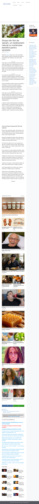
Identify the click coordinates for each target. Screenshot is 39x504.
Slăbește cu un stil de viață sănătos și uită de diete (11, 411)
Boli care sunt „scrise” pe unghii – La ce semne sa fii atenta (13, 446)
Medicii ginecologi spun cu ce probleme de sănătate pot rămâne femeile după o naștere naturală (12, 439)
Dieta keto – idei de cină (7, 412)
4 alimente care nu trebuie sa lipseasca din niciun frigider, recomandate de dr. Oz (13, 431)
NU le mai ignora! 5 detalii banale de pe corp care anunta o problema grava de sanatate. (13, 453)
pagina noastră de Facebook (14, 416)
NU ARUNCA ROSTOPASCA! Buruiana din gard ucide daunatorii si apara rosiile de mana (12, 443)
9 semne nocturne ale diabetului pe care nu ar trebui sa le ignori (12, 423)
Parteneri (32, 42)
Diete (18, 2)
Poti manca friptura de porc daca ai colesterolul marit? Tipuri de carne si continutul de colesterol (13, 435)
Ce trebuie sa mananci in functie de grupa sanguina (11, 426)
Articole (14, 2)
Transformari (15, 5)
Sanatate (22, 2)
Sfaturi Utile (28, 2)
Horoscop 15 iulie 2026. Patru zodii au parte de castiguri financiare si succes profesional (33, 48)
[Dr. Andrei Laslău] (7, 3)
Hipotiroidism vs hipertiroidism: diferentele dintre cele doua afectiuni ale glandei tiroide (13, 450)
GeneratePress (26, 502)
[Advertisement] (19, 14)
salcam (7, 54)
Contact (20, 5)
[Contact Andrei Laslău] (33, 36)
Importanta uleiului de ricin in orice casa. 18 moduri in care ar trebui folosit (11, 456)
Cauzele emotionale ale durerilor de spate (11, 429)
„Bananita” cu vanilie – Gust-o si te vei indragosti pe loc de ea (13, 463)
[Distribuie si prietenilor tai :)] (7, 406)
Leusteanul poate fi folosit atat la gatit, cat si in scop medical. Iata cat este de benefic (12, 460)
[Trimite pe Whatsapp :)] (18, 406)
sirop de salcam (5, 410)
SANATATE (5, 409)
